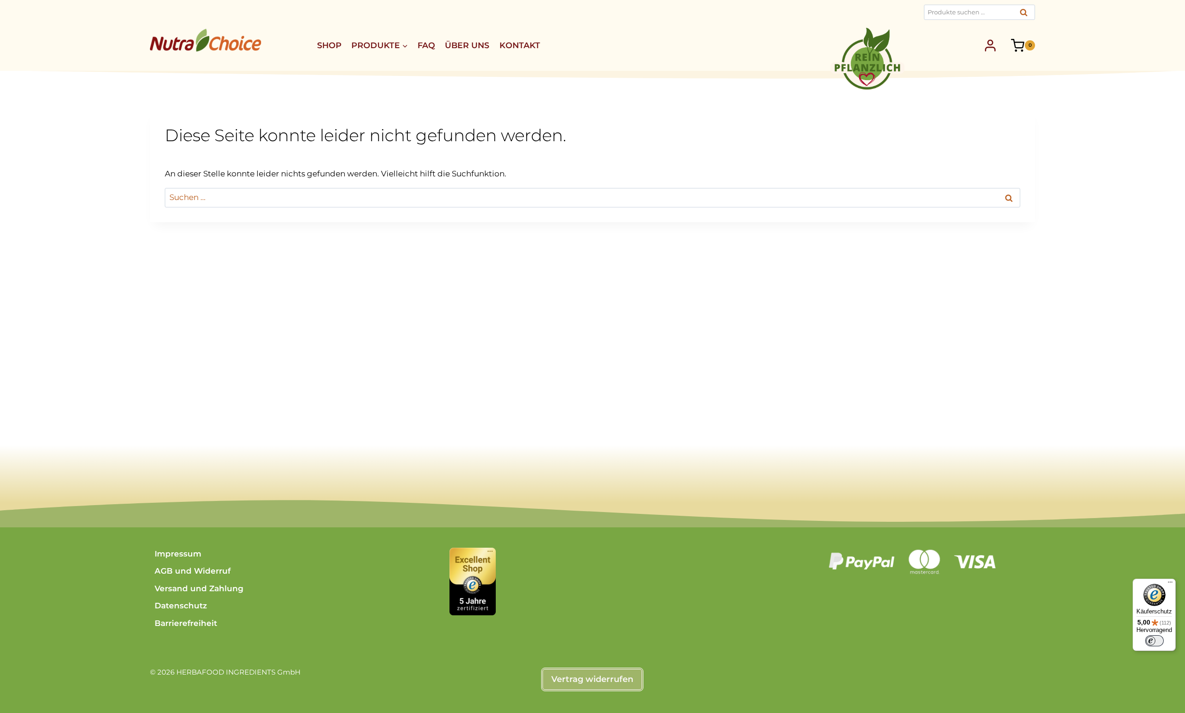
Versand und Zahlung (199, 588)
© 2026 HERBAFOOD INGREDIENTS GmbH (225, 672)
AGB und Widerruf (193, 570)
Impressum (178, 553)
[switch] (1154, 640)
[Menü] (1170, 584)
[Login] (990, 45)
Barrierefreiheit (186, 623)
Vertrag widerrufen (592, 679)
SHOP (329, 45)
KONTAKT (519, 45)
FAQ (426, 45)
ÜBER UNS (467, 45)
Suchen (1026, 15)
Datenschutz (181, 605)
